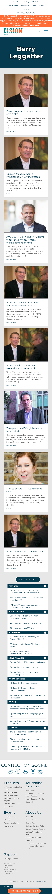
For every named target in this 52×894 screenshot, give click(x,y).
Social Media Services (12, 804)
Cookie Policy (31, 823)
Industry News (11, 131)
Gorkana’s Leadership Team (34, 833)
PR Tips (9, 194)
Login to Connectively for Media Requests (35, 795)
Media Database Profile (35, 799)
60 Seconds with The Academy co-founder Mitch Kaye (24, 638)
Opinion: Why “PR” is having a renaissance (27, 662)
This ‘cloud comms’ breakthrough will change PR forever (25, 733)
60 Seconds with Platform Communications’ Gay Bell (21, 652)
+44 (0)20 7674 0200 (26, 13)
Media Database (10, 792)
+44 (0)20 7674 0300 (11, 869)
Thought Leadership (12, 823)
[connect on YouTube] (33, 771)
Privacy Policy (31, 820)
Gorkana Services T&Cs (35, 826)
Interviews (14, 632)
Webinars (7, 820)
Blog (35, 5)
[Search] (39, 32)
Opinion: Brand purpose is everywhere (26, 667)
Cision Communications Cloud (13, 788)
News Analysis (16, 658)
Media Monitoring (11, 795)
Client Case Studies (33, 837)
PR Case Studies (17, 679)
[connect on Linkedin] (25, 771)
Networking (8, 826)
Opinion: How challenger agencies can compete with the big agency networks (27, 707)
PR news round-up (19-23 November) (25, 623)
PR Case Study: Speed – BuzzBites (24, 683)
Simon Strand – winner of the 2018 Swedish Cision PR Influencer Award (25, 591)
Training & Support (11, 859)
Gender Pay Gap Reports (35, 829)
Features (13, 586)
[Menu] (44, 32)
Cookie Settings (41, 881)
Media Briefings (10, 817)
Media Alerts (30, 791)
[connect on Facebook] (18, 771)
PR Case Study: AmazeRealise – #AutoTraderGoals (23, 689)
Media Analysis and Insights (11, 799)
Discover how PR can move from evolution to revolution (24, 617)
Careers (42, 5)
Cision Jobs (8, 807)
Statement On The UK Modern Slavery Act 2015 (37, 846)
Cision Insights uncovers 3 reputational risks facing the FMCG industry (26, 748)
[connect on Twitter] (10, 771)
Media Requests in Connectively (19, 5)
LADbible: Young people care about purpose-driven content (25, 606)
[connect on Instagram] (41, 771)
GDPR (26, 9)
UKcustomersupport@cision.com (11, 872)
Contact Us (30, 817)
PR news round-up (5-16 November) (25, 628)
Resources (14, 728)
